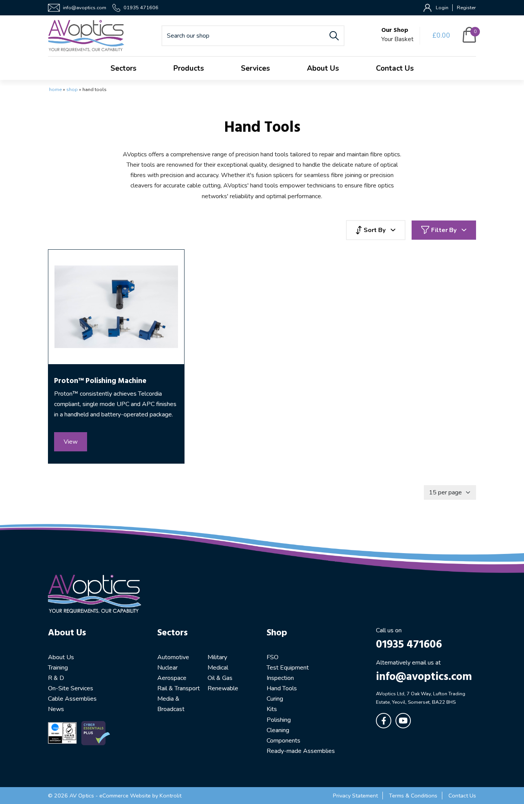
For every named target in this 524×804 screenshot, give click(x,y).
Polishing (279, 720)
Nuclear (167, 667)
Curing (275, 699)
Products (188, 68)
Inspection (280, 678)
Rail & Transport (178, 688)
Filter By (443, 230)
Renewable (223, 688)
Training (58, 667)
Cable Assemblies (72, 699)
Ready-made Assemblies (301, 751)
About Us (323, 68)
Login (442, 7)
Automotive (173, 657)
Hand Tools (282, 688)
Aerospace (171, 678)
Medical (218, 667)
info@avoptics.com (84, 7)
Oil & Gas (220, 678)
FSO (272, 657)
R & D (56, 678)
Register (466, 7)
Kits (272, 709)
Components (283, 740)
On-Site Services (70, 688)
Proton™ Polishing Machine (100, 381)
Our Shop (394, 30)
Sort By (375, 230)
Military (217, 657)
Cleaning (278, 730)
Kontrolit (170, 795)
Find (334, 35)
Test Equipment (288, 667)
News (56, 709)
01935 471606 (141, 7)
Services (255, 68)
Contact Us (395, 68)
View (70, 442)
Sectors (123, 68)
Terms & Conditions (413, 795)
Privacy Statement (355, 795)
